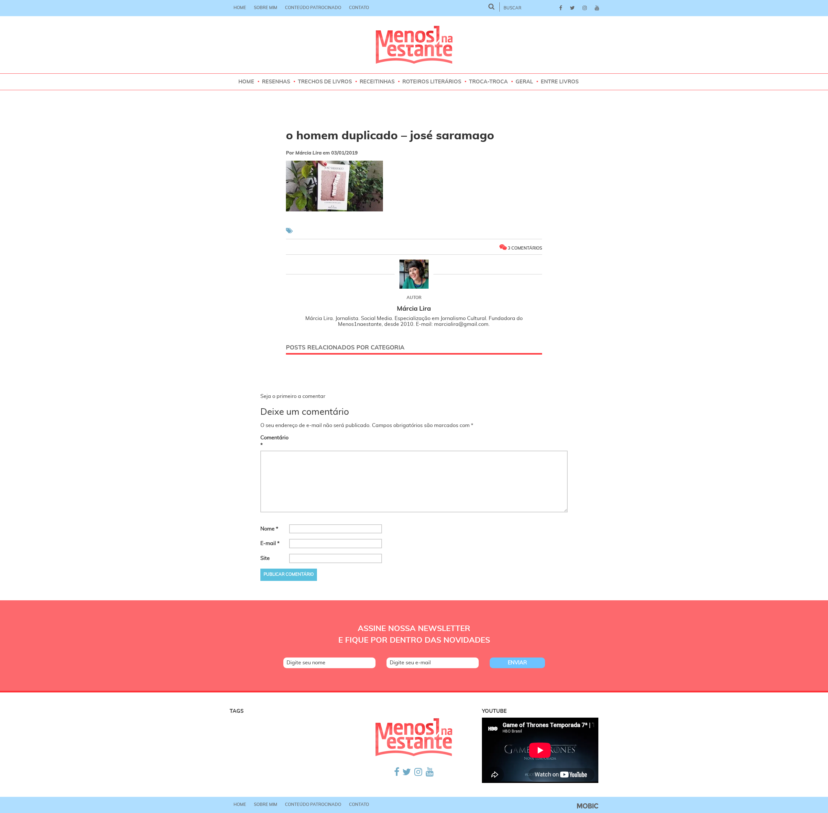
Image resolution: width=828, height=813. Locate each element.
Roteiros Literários (431, 81)
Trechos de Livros (325, 81)
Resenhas (276, 81)
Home (240, 8)
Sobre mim (265, 8)
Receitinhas (377, 81)
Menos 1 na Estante (414, 45)
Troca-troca (488, 81)
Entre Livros (560, 81)
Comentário (274, 441)
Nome (269, 528)
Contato (359, 8)
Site (265, 558)
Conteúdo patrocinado (313, 8)
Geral (524, 81)
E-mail (269, 543)
